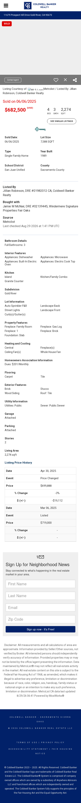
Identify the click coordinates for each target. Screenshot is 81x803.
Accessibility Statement (28, 749)
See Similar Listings (61, 121)
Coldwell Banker (23, 717)
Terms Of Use (27, 742)
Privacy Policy (53, 742)
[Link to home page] (40, 5)
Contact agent (13, 80)
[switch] (56, 80)
